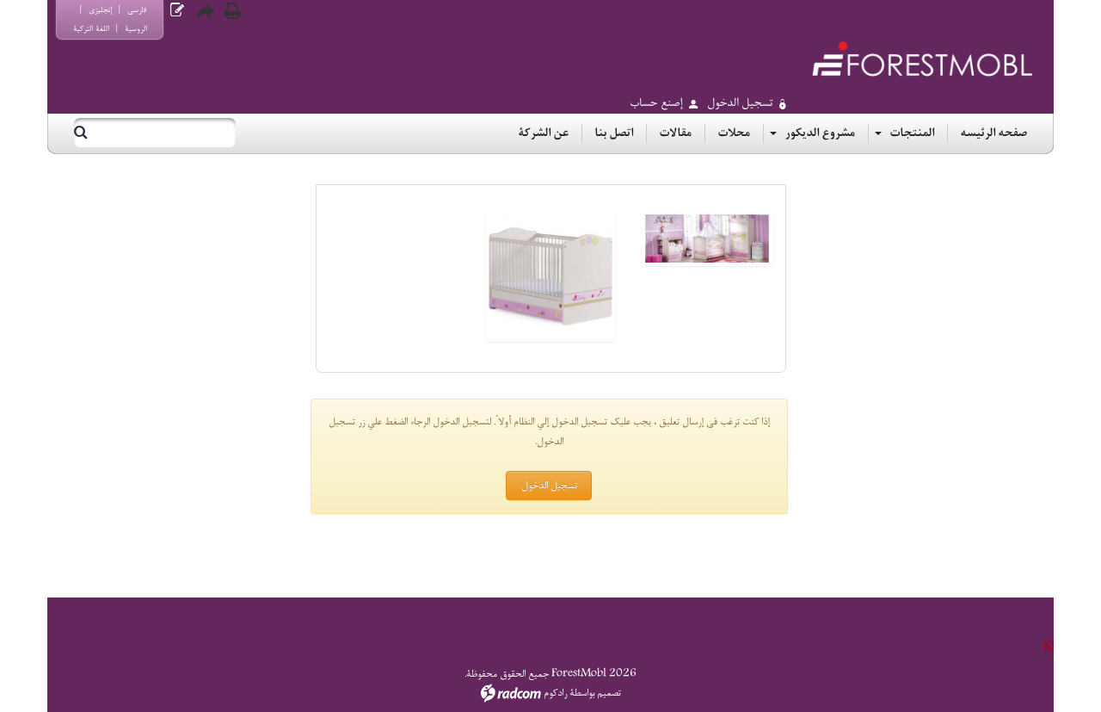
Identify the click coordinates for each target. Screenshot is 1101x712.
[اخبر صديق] (204, 11)
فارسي (136, 10)
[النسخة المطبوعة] (232, 11)
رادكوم (555, 693)
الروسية (136, 29)
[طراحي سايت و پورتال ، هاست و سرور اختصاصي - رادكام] (511, 693)
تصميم (609, 693)
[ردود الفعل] (177, 10)
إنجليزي (100, 10)
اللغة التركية (91, 29)
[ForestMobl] (922, 58)
